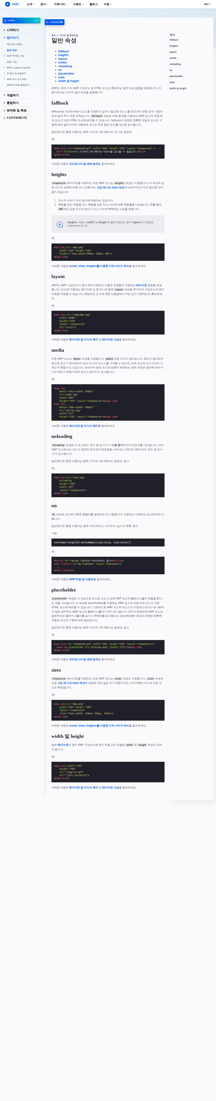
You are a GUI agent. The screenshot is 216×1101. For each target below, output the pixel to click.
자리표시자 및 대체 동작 (83, 164)
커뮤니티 (59, 4)
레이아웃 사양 (110, 339)
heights (174, 46)
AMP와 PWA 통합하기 (18, 85)
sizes (172, 82)
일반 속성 (12, 50)
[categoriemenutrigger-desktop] (54, 22)
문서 (43, 4)
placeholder (176, 76)
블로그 (94, 4)
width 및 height (178, 88)
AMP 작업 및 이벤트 (81, 579)
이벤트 (77, 4)
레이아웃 (141, 285)
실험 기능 (12, 61)
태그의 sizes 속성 (110, 187)
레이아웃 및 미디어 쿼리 (83, 339)
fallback (174, 39)
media (173, 58)
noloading (175, 64)
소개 (29, 4)
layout (173, 52)
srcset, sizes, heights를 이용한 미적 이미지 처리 (99, 266)
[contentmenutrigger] (190, 35)
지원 (106, 4)
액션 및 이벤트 (14, 44)
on (171, 70)
